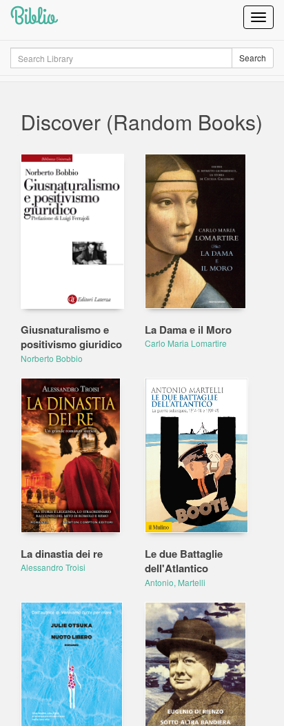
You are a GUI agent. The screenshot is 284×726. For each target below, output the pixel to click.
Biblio (33, 17)
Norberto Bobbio (52, 358)
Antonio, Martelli (175, 582)
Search (252, 57)
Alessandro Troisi (53, 567)
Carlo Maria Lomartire (186, 343)
